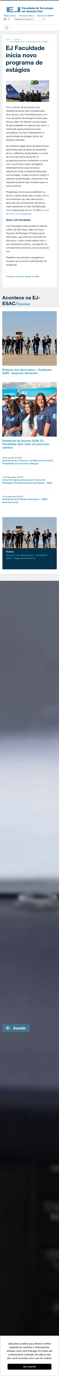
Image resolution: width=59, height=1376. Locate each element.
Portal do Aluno (26, 15)
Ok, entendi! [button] (29, 1366)
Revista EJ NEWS (45, 15)
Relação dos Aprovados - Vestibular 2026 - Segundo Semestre (27, 371)
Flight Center (10, 15)
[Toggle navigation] (6, 28)
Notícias (18, 39)
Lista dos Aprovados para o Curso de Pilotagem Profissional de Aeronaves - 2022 (27, 481)
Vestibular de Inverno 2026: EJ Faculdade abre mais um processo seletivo (25, 444)
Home (8, 39)
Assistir (19, 1028)
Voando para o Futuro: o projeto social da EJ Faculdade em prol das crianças (27, 462)
